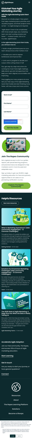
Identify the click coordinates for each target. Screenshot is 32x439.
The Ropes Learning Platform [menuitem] (16, 404)
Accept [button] (12, 436)
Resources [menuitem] (16, 395)
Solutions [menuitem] (16, 409)
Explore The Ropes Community (16, 186)
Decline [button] (19, 436)
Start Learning (7, 356)
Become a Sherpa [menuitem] (16, 413)
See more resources (10, 203)
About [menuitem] (16, 400)
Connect (5, 374)
